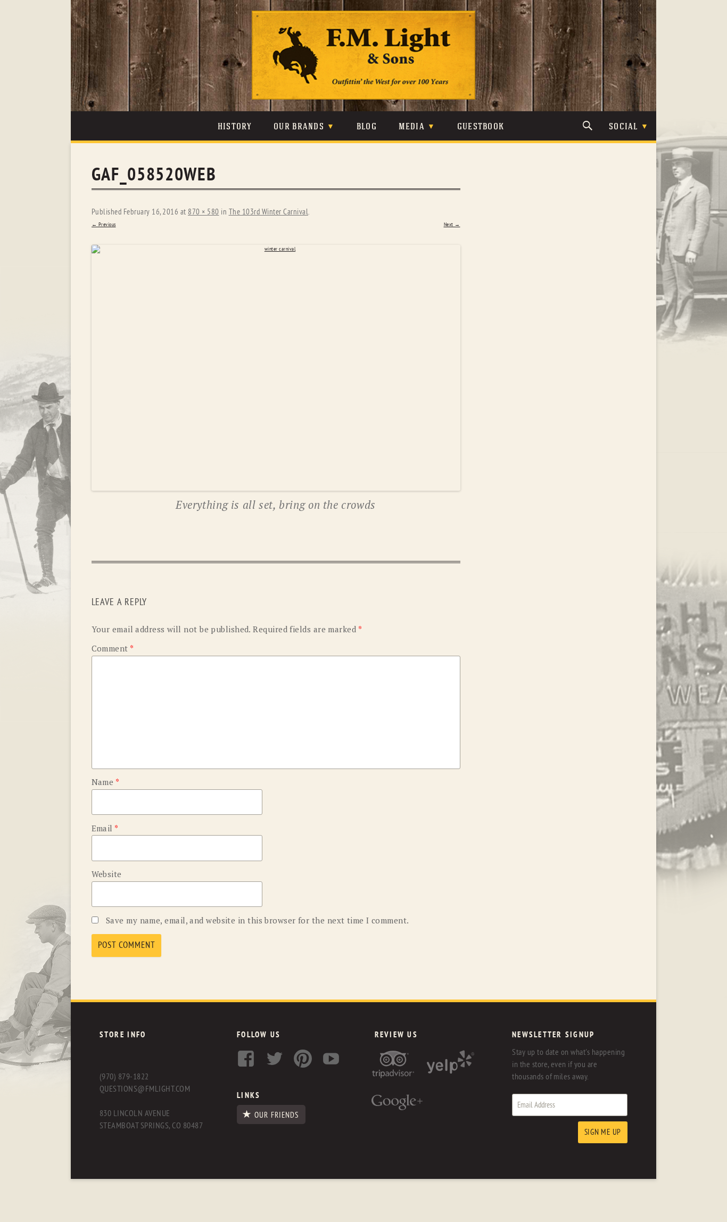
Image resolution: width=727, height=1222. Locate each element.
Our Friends (276, 1115)
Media (412, 126)
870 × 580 (203, 212)
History (235, 126)
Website (107, 874)
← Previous (104, 224)
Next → (452, 224)
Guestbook (481, 126)
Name (106, 782)
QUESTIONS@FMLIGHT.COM (145, 1089)
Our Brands (299, 126)
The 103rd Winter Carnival (269, 212)
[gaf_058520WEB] (276, 368)
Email (105, 828)
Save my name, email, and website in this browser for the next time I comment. (257, 920)
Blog (367, 126)
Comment (113, 648)
